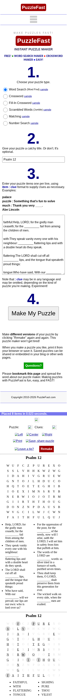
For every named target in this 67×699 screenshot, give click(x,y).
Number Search (23, 123)
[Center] (32, 434)
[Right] (47, 434)
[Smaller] (29, 419)
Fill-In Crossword (24, 102)
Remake (46, 449)
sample (44, 89)
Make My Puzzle (33, 313)
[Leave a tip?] (24, 449)
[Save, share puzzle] (40, 440)
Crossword (20, 96)
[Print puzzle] (17, 440)
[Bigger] (37, 419)
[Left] (19, 434)
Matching (19, 116)
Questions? (33, 365)
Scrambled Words (30, 109)
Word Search (28, 89)
